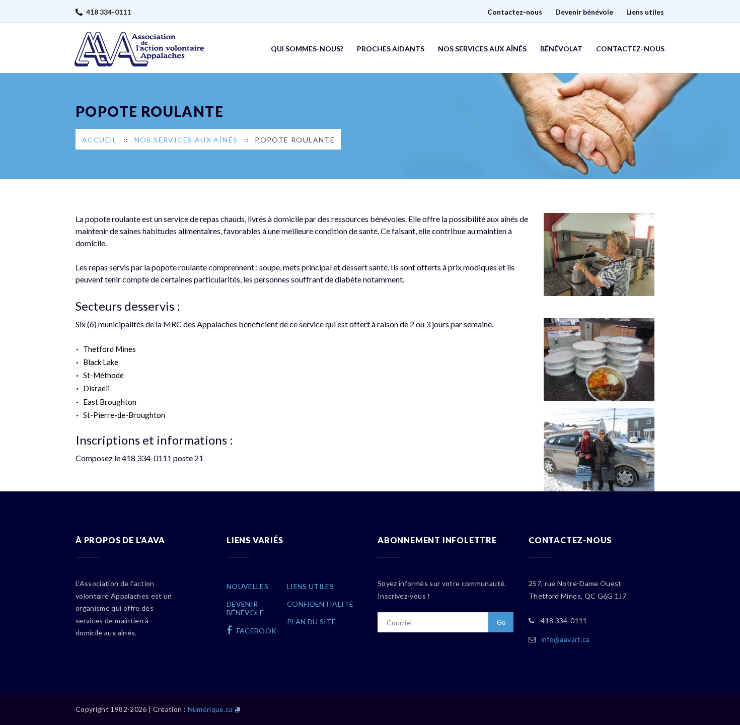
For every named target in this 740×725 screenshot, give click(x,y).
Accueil (99, 139)
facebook (255, 630)
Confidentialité (320, 604)
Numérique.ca (210, 709)
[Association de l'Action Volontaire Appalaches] (139, 49)
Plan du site (311, 621)
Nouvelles (247, 586)
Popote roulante (295, 139)
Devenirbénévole (245, 608)
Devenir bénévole (584, 12)
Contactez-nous (514, 12)
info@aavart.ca (565, 639)
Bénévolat (561, 48)
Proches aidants (390, 48)
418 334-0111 (108, 12)
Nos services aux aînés (482, 48)
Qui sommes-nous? (307, 48)
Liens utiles (645, 12)
